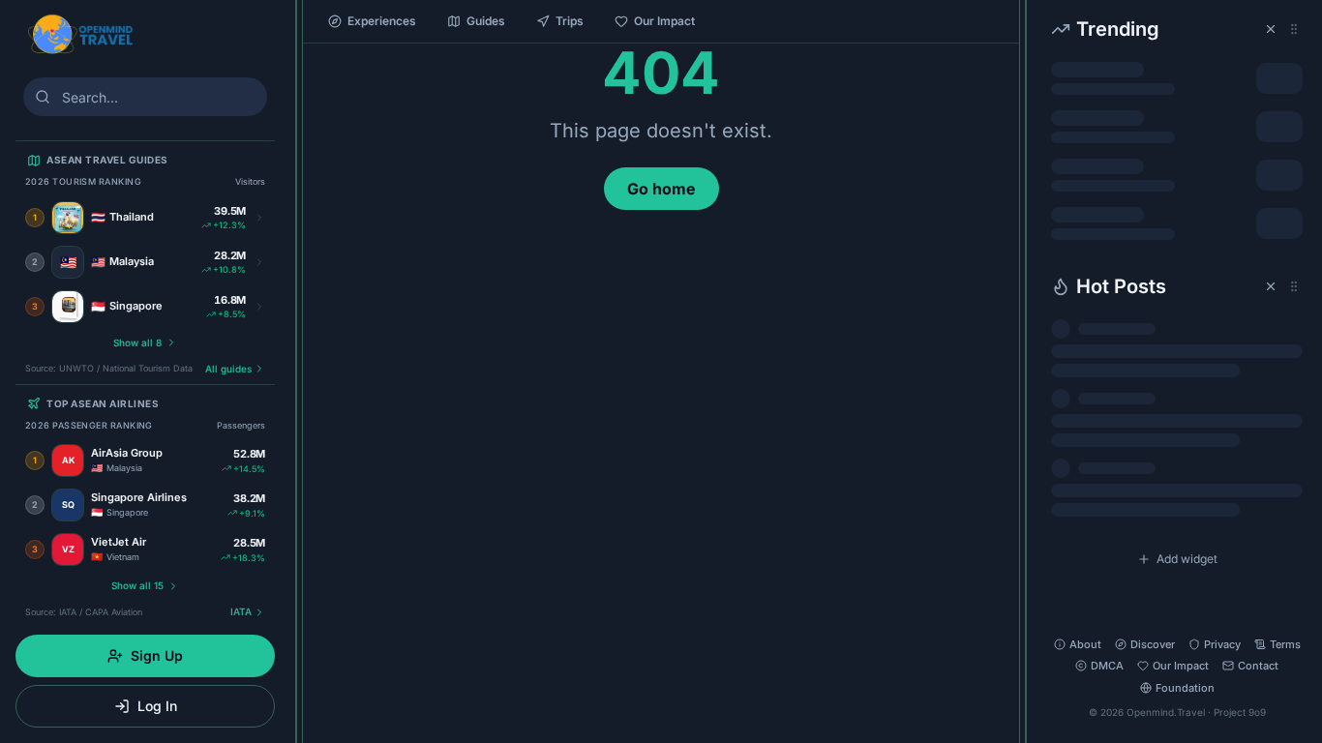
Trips (570, 21)
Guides (485, 21)
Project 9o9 (1240, 712)
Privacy (1222, 644)
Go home (661, 188)
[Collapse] (296, 26)
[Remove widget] (1270, 29)
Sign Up (157, 655)
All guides (228, 368)
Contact (1258, 665)
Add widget (1187, 558)
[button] (1176, 132)
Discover (1152, 644)
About (1085, 644)
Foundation (1185, 688)
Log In (157, 706)
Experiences (381, 21)
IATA (241, 611)
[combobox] (145, 96)
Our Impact (664, 21)
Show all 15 (137, 585)
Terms (1285, 644)
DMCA (1107, 665)
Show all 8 (137, 342)
